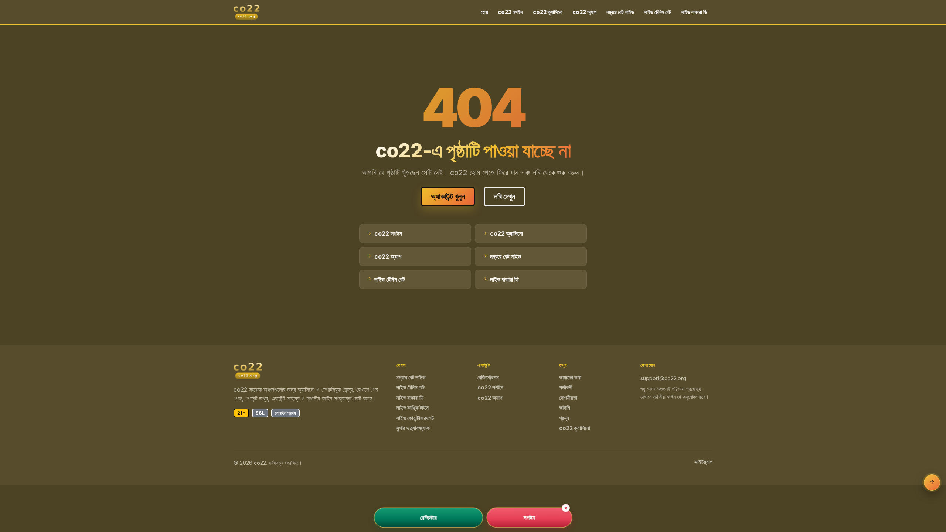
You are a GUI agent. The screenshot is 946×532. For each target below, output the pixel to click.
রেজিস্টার (428, 518)
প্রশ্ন (564, 418)
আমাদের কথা (570, 377)
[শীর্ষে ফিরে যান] (932, 482)
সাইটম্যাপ (703, 462)
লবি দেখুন (504, 196)
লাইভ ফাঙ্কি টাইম (412, 408)
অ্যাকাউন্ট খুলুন (448, 196)
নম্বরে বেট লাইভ (620, 12)
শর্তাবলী (565, 387)
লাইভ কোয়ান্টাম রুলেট (415, 418)
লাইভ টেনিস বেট (657, 12)
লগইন (529, 518)
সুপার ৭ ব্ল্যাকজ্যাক (413, 428)
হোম (484, 12)
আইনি (564, 408)
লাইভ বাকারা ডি (694, 12)
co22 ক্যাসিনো (547, 12)
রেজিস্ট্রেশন (488, 377)
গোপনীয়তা (568, 398)
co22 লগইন (510, 12)
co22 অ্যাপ (584, 12)
